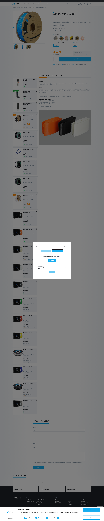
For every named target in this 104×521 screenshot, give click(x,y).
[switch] (37, 518)
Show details (65, 517)
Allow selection (91, 513)
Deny (91, 517)
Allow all (91, 509)
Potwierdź (52, 271)
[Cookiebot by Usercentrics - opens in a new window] (10, 519)
